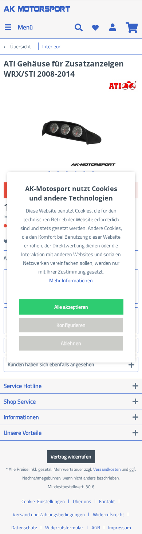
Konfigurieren (71, 325)
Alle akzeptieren (71, 307)
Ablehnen (71, 343)
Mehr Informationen (71, 280)
